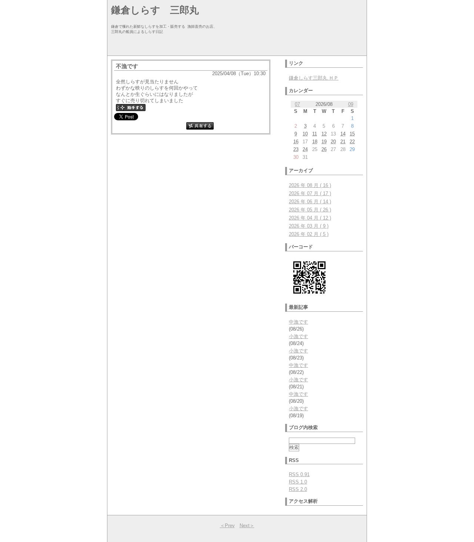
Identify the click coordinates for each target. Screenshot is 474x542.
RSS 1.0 (298, 482)
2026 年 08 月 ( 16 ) (310, 185)
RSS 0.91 (299, 474)
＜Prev (227, 525)
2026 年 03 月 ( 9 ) (308, 226)
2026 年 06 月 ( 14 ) (310, 201)
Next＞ (247, 525)
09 (350, 104)
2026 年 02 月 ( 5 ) (308, 234)
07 (297, 104)
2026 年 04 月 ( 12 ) (310, 218)
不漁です (127, 66)
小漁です (298, 336)
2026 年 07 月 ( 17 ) (310, 193)
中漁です (298, 322)
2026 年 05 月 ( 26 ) (310, 210)
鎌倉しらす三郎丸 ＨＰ (313, 78)
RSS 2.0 (298, 489)
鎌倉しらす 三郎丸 (155, 10)
